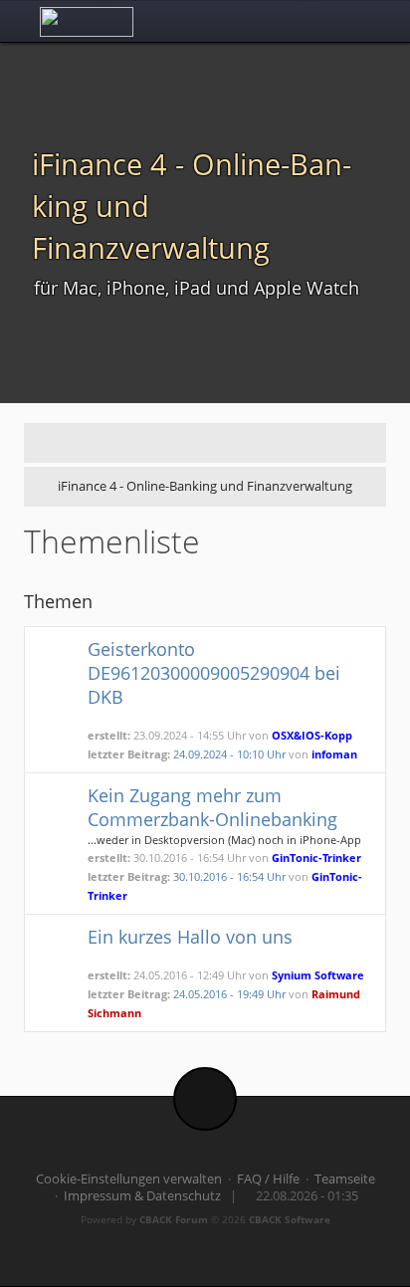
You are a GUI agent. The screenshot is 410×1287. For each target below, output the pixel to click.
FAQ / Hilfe (268, 1179)
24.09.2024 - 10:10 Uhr (229, 754)
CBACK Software (289, 1219)
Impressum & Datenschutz (142, 1195)
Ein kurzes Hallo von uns (190, 937)
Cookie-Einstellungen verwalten (129, 1179)
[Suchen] (321, 21)
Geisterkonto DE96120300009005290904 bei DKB (214, 673)
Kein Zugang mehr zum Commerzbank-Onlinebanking (212, 807)
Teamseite (344, 1179)
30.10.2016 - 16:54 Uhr (229, 876)
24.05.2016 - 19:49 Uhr (229, 993)
